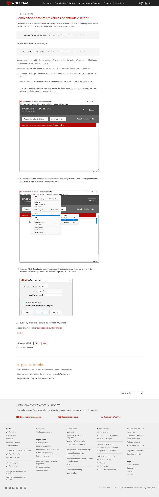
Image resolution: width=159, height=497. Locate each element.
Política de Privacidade (133, 488)
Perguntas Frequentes (135, 451)
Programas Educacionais (75, 444)
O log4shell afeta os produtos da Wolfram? (34, 378)
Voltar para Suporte (25, 14)
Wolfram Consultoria (44, 432)
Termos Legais (118, 488)
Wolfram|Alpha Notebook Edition (18, 451)
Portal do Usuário (133, 439)
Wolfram (107, 488)
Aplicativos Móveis (13, 457)
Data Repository (42, 443)
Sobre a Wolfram (133, 465)
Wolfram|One (11, 432)
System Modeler (12, 445)
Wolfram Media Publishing (106, 469)
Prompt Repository (43, 456)
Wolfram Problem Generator (107, 435)
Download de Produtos (135, 435)
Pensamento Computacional (107, 447)
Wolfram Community (74, 469)
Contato (130, 471)
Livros (68, 464)
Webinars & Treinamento (75, 441)
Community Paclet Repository (47, 449)
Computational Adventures (107, 451)
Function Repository (44, 446)
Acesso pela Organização (136, 445)
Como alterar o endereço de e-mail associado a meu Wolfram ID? (43, 369)
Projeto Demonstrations (106, 456)
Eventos (130, 474)
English (20, 333)
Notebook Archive (43, 467)
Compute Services (13, 442)
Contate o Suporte (134, 454)
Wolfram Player (12, 466)
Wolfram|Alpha (102, 432)
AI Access (9, 439)
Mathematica (11, 435)
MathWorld (101, 463)
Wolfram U (70, 432)
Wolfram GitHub (42, 470)
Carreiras (130, 468)
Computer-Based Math (105, 444)
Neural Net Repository (44, 452)
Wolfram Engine (12, 463)
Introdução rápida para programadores (75, 454)
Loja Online (131, 432)
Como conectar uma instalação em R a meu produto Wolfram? (42, 374)
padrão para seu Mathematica (50, 328)
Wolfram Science (103, 466)
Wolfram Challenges (104, 439)
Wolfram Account (133, 442)
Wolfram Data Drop (104, 459)
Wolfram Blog (71, 473)
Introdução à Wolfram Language (78, 450)
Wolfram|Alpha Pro (13, 454)
